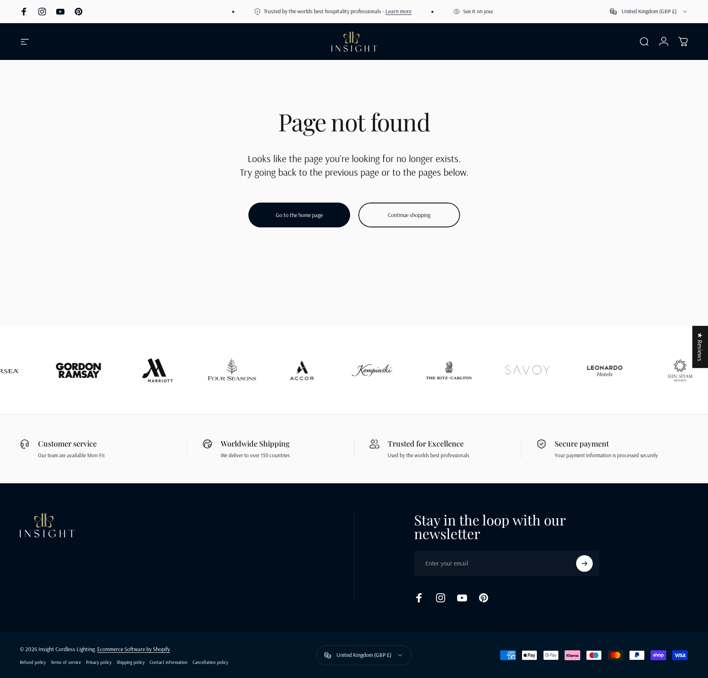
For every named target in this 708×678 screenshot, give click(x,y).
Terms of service (66, 662)
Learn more (391, 11)
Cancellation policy (210, 662)
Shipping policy (131, 662)
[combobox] (649, 11)
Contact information (169, 662)
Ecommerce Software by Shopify (133, 649)
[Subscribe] (584, 563)
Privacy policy (99, 662)
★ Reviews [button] (700, 346)
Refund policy (33, 662)
